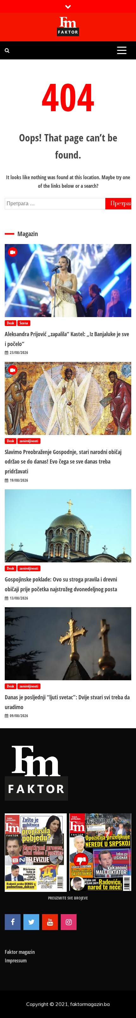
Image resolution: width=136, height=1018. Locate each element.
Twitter (31, 922)
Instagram (69, 922)
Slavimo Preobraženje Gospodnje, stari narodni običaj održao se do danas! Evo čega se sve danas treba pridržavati (63, 461)
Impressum (16, 960)
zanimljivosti (29, 441)
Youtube (50, 922)
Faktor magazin (20, 951)
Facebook (13, 922)
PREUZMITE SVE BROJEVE (68, 898)
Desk (10, 323)
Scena (24, 323)
